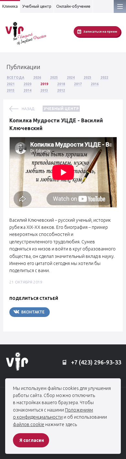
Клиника (10, 6)
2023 (87, 77)
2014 (27, 90)
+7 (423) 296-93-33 (95, 362)
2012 (61, 90)
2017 (78, 84)
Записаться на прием (100, 31)
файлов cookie (28, 424)
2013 (44, 90)
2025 (54, 77)
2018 (61, 84)
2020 (27, 84)
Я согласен (31, 440)
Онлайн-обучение (73, 6)
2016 (95, 84)
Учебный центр (36, 6)
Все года (15, 77)
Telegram (69, 312)
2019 (44, 84)
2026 (37, 77)
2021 (11, 84)
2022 (104, 77)
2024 (71, 77)
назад (28, 109)
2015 (11, 90)
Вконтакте (33, 312)
